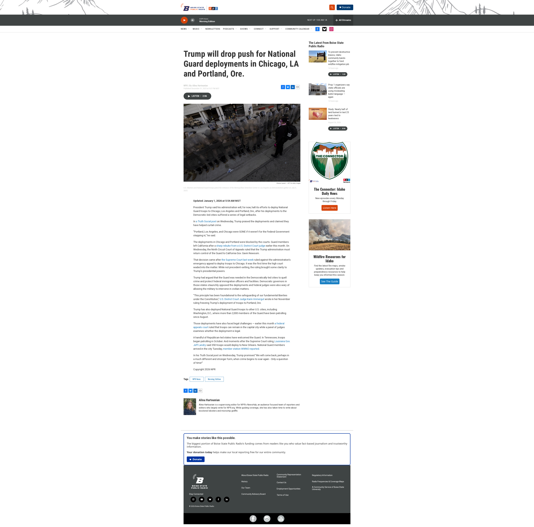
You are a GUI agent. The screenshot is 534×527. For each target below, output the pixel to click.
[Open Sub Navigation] (189, 29)
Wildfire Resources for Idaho (329, 258)
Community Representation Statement (289, 476)
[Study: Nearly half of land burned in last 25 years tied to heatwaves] (318, 114)
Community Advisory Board (253, 494)
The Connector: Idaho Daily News (329, 191)
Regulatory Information (322, 475)
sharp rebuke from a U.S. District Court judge (240, 245)
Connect (259, 29)
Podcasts (228, 29)
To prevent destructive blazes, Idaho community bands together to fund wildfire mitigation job (339, 58)
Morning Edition (214, 379)
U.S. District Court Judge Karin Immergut (242, 299)
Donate (346, 7)
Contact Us (281, 483)
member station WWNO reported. (241, 348)
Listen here (329, 207)
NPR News (197, 379)
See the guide (329, 281)
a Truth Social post (206, 221)
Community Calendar (297, 29)
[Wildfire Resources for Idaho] (329, 234)
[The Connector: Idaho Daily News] (329, 162)
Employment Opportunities (288, 489)
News (184, 29)
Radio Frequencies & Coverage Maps (328, 482)
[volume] (192, 20)
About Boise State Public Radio (255, 475)
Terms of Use (283, 495)
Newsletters (212, 29)
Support (274, 29)
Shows (244, 29)
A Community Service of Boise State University (328, 488)
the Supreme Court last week (238, 259)
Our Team (245, 488)
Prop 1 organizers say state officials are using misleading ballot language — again (339, 90)
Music (196, 29)
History (244, 482)
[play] (184, 20)
